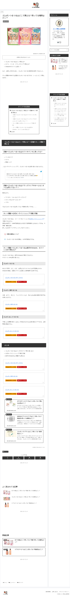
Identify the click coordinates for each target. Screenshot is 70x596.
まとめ (12, 131)
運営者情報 (48, 591)
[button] (67, 50)
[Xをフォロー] (60, 42)
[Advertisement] (23, 92)
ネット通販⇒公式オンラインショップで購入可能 (24, 124)
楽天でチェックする (22, 281)
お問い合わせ (55, 591)
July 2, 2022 (20, 177)
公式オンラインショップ (36, 219)
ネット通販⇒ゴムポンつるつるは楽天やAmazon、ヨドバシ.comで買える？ (23, 128)
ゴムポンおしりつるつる (12, 331)
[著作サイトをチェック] (58, 42)
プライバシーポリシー (64, 591)
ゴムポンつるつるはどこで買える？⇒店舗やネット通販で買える (59, 99)
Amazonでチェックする (11, 281)
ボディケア (6, 451)
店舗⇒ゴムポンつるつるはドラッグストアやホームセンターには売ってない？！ (25, 120)
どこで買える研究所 (59, 29)
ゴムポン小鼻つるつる (11, 304)
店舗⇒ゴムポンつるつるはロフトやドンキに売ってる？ (25, 115)
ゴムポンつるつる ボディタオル (14, 277)
